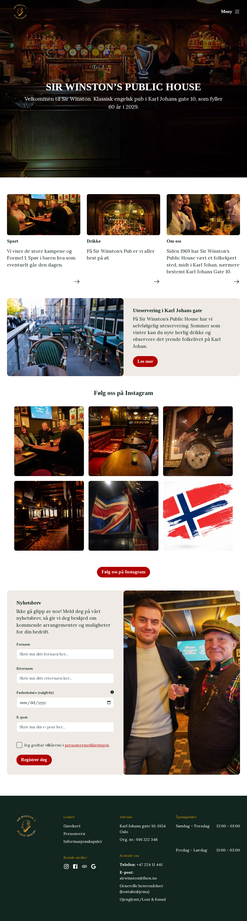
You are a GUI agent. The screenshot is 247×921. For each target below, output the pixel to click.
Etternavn (24, 668)
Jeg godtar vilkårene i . (67, 745)
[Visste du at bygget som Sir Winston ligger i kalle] (49, 516)
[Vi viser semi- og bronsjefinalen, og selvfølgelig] (123, 516)
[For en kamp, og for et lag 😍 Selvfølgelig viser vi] (198, 516)
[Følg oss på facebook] (75, 867)
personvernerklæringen (87, 745)
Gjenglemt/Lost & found (143, 899)
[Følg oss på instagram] (66, 867)
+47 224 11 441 (150, 864)
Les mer (145, 361)
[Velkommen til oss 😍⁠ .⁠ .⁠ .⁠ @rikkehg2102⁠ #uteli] (49, 441)
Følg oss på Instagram (123, 571)
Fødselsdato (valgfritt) (35, 692)
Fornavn (23, 644)
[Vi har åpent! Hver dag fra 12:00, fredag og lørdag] (198, 441)
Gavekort (72, 825)
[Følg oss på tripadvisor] (84, 867)
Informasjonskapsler (82, 841)
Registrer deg (34, 759)
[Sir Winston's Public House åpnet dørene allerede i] (123, 441)
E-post (22, 717)
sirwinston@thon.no (138, 878)
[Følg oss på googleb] (93, 867)
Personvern (74, 833)
